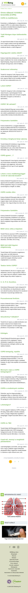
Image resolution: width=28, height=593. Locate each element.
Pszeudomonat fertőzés (10, 298)
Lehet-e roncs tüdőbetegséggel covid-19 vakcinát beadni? (13, 175)
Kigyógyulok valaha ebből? (11, 53)
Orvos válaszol (8, 8)
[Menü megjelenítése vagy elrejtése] (25, 4)
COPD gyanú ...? (7, 155)
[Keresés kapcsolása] (22, 3)
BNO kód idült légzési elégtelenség (9, 246)
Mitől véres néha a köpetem (11, 229)
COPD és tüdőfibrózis (9, 18)
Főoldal (2, 8)
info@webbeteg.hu (15, 575)
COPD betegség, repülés (10, 351)
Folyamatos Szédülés (9, 120)
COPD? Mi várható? (8, 104)
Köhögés (4, 333)
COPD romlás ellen (8, 192)
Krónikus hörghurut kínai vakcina (14, 139)
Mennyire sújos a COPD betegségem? (10, 371)
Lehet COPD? (6, 86)
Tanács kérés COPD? (9, 265)
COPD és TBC (6, 423)
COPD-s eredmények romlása (12, 388)
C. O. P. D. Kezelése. (8, 282)
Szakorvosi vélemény (9, 69)
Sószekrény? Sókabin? (10, 317)
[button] (9, 547)
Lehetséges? (6, 405)
